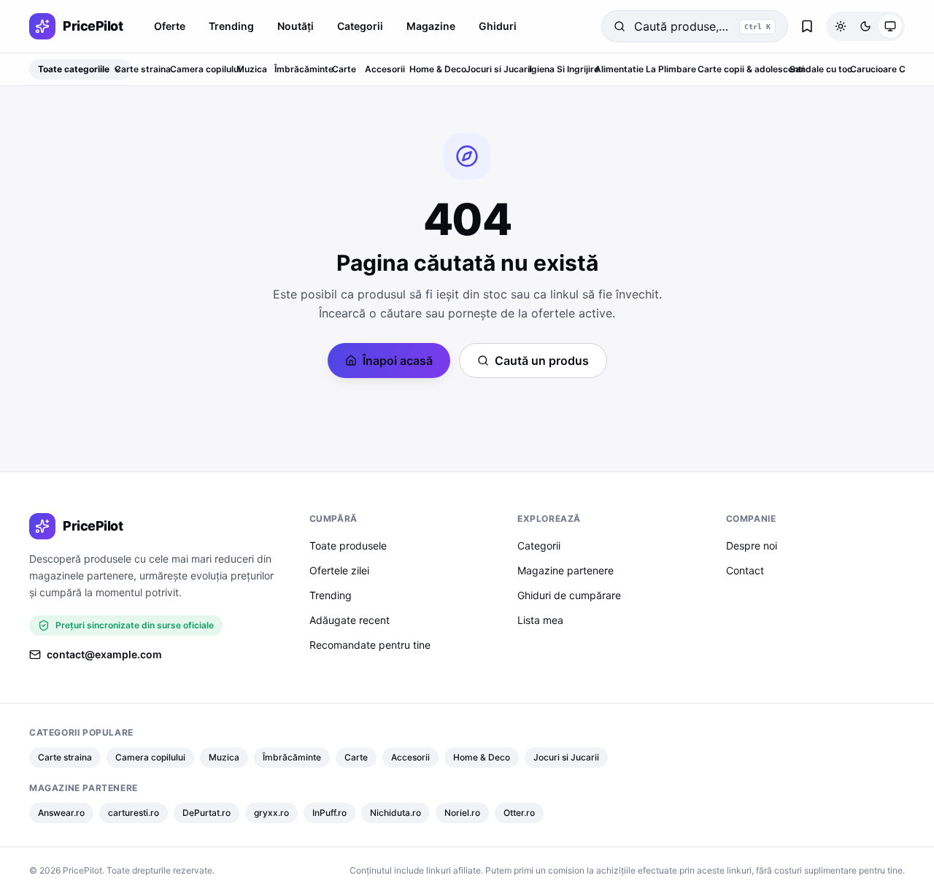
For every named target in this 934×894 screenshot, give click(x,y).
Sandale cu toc (821, 68)
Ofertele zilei (339, 570)
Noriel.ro (462, 812)
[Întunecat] (865, 26)
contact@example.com (104, 654)
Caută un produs (542, 360)
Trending (231, 26)
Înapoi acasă (398, 360)
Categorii (360, 26)
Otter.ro (519, 812)
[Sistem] (890, 26)
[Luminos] (840, 26)
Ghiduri (498, 26)
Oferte (169, 26)
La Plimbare (671, 68)
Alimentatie (619, 68)
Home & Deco (437, 68)
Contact (745, 570)
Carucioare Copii (885, 68)
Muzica (251, 68)
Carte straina (143, 68)
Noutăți (295, 26)
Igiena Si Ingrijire (564, 68)
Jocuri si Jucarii (499, 68)
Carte (344, 68)
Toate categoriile (73, 68)
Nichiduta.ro (395, 812)
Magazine (430, 26)
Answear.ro (61, 812)
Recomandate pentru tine (370, 645)
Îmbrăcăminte (303, 68)
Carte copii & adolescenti (751, 68)
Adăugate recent (349, 620)
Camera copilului (205, 68)
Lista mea (540, 620)
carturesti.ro (133, 812)
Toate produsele (348, 545)
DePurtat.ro (206, 812)
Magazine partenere (565, 570)
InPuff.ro (329, 812)
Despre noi (751, 545)
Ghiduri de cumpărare (569, 595)
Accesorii (385, 68)
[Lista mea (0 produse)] (807, 26)
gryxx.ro (271, 812)
